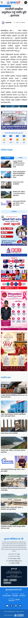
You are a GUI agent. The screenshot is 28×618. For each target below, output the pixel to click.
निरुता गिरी (11, 601)
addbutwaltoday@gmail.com (14, 577)
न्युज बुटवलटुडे (8, 23)
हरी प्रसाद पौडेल (7, 596)
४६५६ (18, 554)
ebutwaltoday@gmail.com (15, 561)
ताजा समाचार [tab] (7, 158)
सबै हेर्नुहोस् (14, 212)
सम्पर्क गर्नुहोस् (13, 580)
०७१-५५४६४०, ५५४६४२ (15, 559)
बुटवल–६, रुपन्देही (15, 563)
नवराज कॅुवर (15, 596)
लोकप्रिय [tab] (20, 158)
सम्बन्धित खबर (6, 377)
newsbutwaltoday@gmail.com (14, 573)
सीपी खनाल (22, 596)
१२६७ (18, 557)
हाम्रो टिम (17, 600)
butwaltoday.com (11, 612)
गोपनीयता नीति (7, 583)
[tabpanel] (14, 187)
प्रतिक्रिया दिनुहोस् (7, 150)
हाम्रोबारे (5, 580)
